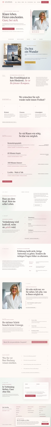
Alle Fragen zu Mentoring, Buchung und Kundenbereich (30, 372)
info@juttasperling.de (31, 410)
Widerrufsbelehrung (42, 414)
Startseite (17, 408)
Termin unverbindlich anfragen (43, 173)
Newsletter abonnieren (30, 395)
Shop (17, 414)
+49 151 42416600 (30, 412)
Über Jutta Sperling (19, 416)
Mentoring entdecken (20, 28)
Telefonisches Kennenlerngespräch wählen (44, 145)
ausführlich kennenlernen (32, 238)
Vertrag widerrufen (43, 416)
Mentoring (17, 410)
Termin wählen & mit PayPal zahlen (44, 154)
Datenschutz (41, 410)
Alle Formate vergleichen (7, 181)
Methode (17, 412)
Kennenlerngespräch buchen (8, 28)
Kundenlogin (29, 408)
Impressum (41, 408)
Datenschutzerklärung (40, 393)
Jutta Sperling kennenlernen (31, 307)
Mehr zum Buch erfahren (30, 62)
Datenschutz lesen (45, 421)
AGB (40, 412)
